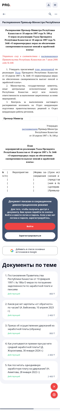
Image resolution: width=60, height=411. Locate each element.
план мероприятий (44, 69)
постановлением (49, 56)
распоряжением (30, 129)
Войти (30, 226)
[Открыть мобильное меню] (55, 5)
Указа (18, 72)
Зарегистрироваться (30, 235)
